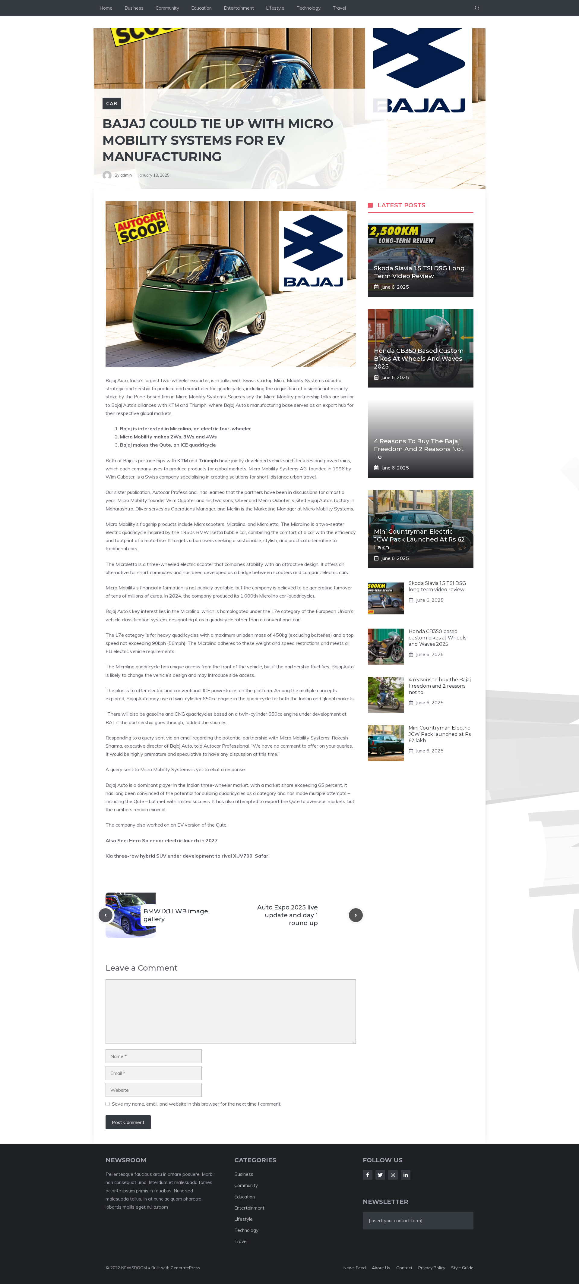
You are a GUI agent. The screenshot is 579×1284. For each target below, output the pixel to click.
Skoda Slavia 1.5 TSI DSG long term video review (437, 586)
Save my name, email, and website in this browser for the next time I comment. (196, 1104)
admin (126, 175)
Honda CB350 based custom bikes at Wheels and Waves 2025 (419, 358)
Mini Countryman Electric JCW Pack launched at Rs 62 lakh (419, 539)
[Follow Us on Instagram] (393, 1175)
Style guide (462, 1267)
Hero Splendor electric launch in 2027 (173, 840)
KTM (182, 460)
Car (111, 103)
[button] (477, 8)
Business (134, 8)
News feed (354, 1267)
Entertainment (239, 8)
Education (201, 8)
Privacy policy (431, 1267)
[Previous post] (105, 915)
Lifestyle (275, 8)
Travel (339, 8)
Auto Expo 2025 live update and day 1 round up (287, 915)
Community (167, 8)
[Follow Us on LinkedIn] (405, 1175)
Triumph (208, 460)
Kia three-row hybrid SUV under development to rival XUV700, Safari (188, 856)
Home (106, 8)
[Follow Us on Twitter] (380, 1175)
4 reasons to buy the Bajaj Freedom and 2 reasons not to (419, 449)
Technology (308, 8)
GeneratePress (185, 1267)
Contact (404, 1267)
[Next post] (356, 915)
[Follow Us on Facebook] (367, 1175)
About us (381, 1267)
